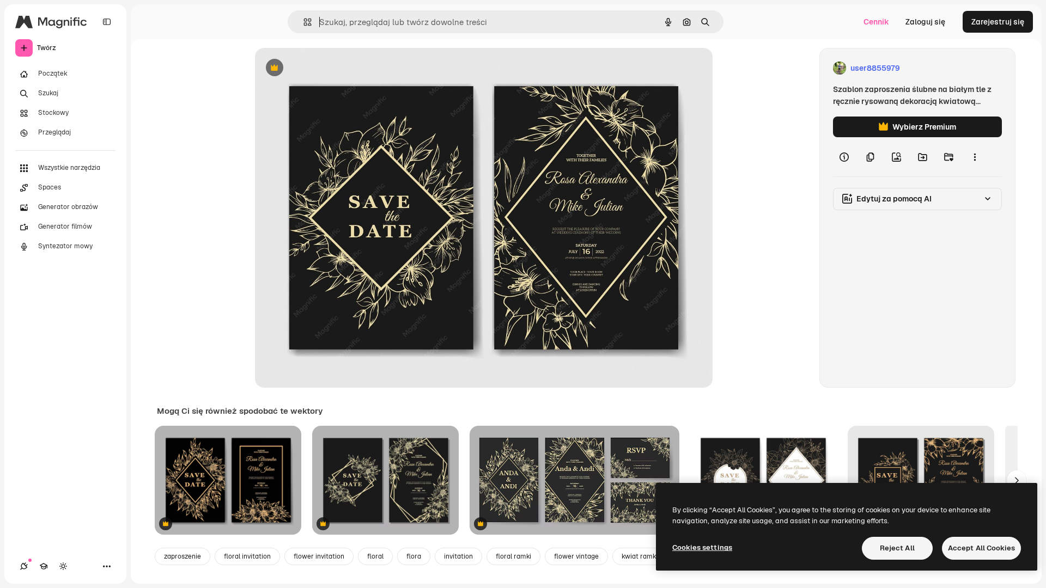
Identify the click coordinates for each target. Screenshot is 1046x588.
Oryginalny (330, 68)
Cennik (876, 22)
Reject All (897, 548)
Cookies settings (702, 547)
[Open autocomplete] (303, 22)
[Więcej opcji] (975, 157)
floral (375, 556)
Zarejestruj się (997, 22)
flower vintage (576, 556)
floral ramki (513, 556)
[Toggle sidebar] (106, 21)
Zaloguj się (925, 22)
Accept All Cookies (981, 548)
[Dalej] (1016, 480)
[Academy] (43, 566)
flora (413, 556)
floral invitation (247, 556)
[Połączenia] (24, 566)
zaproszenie (182, 556)
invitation (458, 556)
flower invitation (319, 556)
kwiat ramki (640, 556)
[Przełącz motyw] (63, 566)
